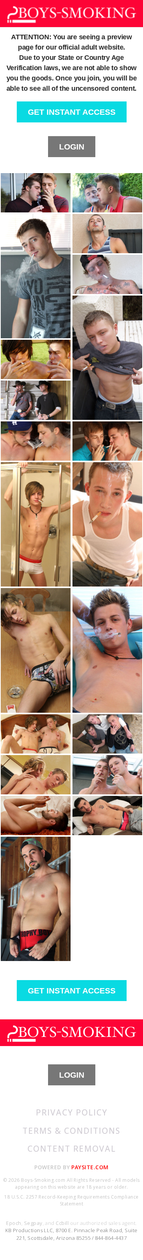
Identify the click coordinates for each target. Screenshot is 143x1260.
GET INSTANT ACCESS (72, 112)
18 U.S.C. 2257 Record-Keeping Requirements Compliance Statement (71, 1200)
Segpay (33, 1223)
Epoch (13, 1223)
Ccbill (62, 1223)
